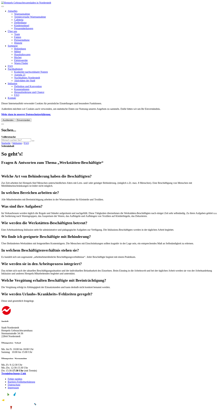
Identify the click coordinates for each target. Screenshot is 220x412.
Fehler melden (15, 379)
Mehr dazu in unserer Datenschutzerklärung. (26, 114)
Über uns (12, 31)
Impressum (13, 387)
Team (17, 34)
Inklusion (12, 83)
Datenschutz (14, 384)
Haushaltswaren (22, 54)
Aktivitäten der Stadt (24, 80)
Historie (18, 43)
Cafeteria (18, 19)
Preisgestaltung (21, 40)
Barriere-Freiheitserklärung (21, 381)
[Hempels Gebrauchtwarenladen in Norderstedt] (26, 2)
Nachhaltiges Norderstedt (27, 77)
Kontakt (12, 98)
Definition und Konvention (28, 86)
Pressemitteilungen (23, 28)
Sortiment (13, 45)
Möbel (17, 51)
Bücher (18, 57)
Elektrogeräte (21, 60)
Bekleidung (20, 48)
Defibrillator (20, 22)
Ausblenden (8, 120)
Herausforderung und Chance (29, 92)
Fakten (17, 37)
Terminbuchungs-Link (13, 373)
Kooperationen (21, 89)
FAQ (10, 66)
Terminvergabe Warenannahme (30, 16)
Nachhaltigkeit (15, 69)
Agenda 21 (19, 74)
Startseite (5, 143)
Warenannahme (22, 14)
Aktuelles (12, 11)
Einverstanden (23, 120)
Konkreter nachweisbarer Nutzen (31, 71)
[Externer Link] (110, 310)
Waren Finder (21, 63)
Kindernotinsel (21, 25)
